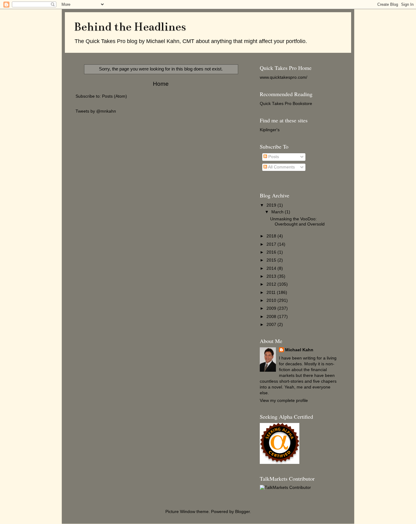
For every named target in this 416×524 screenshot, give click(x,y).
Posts (273, 156)
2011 (271, 292)
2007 (271, 324)
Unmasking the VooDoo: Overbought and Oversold (297, 221)
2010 (271, 300)
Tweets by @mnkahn (96, 111)
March (278, 212)
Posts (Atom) (114, 96)
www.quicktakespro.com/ (283, 77)
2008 (271, 316)
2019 (271, 205)
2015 (271, 260)
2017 (271, 244)
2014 (271, 268)
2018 (271, 236)
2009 (271, 308)
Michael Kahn (299, 350)
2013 (271, 276)
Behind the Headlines (130, 27)
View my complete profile (284, 400)
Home (161, 84)
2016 (271, 252)
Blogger (242, 511)
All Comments (281, 167)
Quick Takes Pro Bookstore (286, 103)
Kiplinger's (270, 130)
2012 (271, 284)
